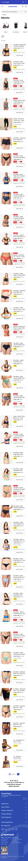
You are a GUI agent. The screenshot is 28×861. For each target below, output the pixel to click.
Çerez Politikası (14, 840)
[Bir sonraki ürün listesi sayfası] (18, 774)
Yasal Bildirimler (4, 840)
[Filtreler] (2, 36)
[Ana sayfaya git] (12, 6)
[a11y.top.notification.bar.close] (25, 2)
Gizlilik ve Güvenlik (4, 842)
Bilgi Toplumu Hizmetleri (16, 842)
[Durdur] (23, 2)
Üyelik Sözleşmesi (4, 839)
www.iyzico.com (15, 837)
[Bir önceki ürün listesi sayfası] (10, 774)
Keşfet (7, 2)
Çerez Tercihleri (4, 844)
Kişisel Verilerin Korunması (17, 839)
